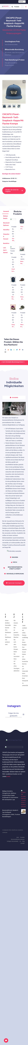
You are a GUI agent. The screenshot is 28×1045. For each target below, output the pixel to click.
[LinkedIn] (11, 350)
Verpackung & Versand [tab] (5, 236)
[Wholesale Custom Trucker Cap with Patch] (13, 250)
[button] (24, 81)
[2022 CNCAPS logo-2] (5, 6)
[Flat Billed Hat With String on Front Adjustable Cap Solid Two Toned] (13, 221)
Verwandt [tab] (5, 211)
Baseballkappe (12, 181)
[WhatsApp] (14, 350)
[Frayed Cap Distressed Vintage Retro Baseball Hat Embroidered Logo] (13, 307)
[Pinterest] (19, 350)
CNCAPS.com (15, 830)
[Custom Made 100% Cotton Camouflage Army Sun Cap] (22, 307)
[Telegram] (16, 350)
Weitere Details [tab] (5, 217)
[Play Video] (14, 408)
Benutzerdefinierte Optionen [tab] (5, 224)
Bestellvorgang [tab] (5, 243)
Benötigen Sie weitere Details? (11, 174)
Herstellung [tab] (5, 229)
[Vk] (22, 350)
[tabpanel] (14, 478)
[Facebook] (5, 350)
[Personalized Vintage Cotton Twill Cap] (22, 221)
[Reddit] (8, 350)
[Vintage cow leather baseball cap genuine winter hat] (22, 279)
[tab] (5, 250)
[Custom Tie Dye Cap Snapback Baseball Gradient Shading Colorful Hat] (22, 249)
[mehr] (8, 776)
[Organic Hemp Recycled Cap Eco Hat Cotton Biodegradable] (13, 279)
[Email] (5, 352)
